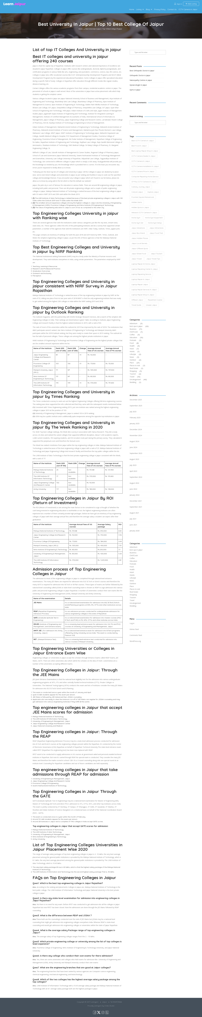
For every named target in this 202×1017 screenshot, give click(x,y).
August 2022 (134, 483)
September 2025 (136, 406)
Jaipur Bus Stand (138, 233)
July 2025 (133, 411)
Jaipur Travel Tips (153, 259)
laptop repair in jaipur (141, 279)
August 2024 (134, 441)
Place (132, 363)
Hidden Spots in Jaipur (140, 207)
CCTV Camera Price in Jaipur (143, 171)
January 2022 (134, 495)
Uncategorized (135, 379)
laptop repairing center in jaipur (145, 269)
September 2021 (136, 507)
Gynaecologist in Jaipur (138, 85)
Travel (132, 377)
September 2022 (136, 477)
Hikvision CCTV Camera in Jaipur (144, 212)
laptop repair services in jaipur (144, 290)
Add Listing (192, 4)
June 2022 (133, 489)
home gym (136, 218)
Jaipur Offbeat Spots (140, 248)
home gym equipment (154, 218)
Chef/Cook (134, 332)
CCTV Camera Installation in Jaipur (145, 166)
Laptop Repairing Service (141, 274)
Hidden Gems (137, 202)
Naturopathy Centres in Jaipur (141, 80)
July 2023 (133, 465)
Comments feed (136, 635)
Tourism (133, 374)
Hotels (132, 351)
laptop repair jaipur (140, 284)
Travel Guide (136, 305)
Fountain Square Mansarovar (143, 197)
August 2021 (134, 513)
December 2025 (136, 400)
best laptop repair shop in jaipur (145, 151)
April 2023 (133, 471)
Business (133, 329)
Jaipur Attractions (156, 228)
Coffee (132, 335)
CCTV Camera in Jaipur (188, 9)
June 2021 (133, 525)
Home (131, 9)
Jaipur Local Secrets (139, 243)
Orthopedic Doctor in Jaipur (140, 75)
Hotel (132, 349)
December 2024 (136, 429)
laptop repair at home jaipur (143, 264)
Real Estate (134, 368)
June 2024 (133, 447)
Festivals (133, 340)
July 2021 (133, 519)
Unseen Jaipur (151, 305)
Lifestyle (133, 354)
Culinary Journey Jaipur (141, 187)
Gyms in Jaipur (135, 90)
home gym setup (155, 223)
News (132, 357)
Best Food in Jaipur (139, 146)
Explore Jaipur (153, 192)
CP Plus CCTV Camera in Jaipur (144, 182)
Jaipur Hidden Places (140, 238)
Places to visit (135, 365)
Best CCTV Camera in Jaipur (143, 141)
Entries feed (134, 629)
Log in (132, 623)
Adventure (133, 323)
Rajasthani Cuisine (155, 300)
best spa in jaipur (136, 326)
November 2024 (136, 435)
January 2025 (134, 423)
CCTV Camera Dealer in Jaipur (143, 156)
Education (133, 337)
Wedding (133, 382)
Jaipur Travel (137, 259)
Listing (138, 9)
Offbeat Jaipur (137, 300)
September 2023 (136, 453)
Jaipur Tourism (156, 254)
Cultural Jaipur (137, 192)
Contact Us (172, 9)
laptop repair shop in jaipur (143, 295)
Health (132, 346)
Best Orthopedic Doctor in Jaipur (142, 70)
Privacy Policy (159, 9)
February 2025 (135, 417)
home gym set (137, 223)
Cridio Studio (109, 1006)
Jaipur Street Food (139, 254)
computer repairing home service (145, 177)
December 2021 (136, 501)
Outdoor (133, 360)
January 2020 (134, 531)
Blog (148, 9)
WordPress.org (135, 641)
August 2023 (134, 459)
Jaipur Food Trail (156, 233)
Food (132, 343)
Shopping (133, 371)
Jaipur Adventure (138, 228)
